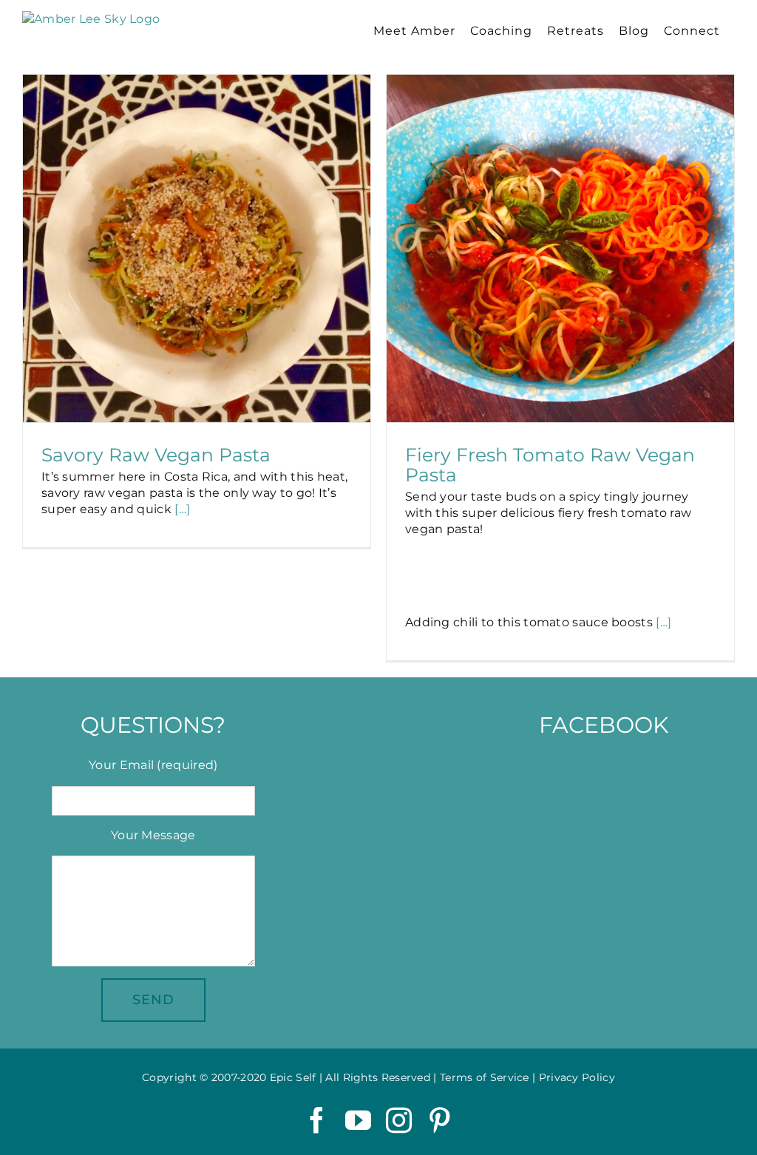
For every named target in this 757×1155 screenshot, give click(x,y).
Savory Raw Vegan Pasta (156, 455)
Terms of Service (484, 1077)
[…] (182, 509)
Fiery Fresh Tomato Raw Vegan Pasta (550, 465)
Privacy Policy (577, 1077)
